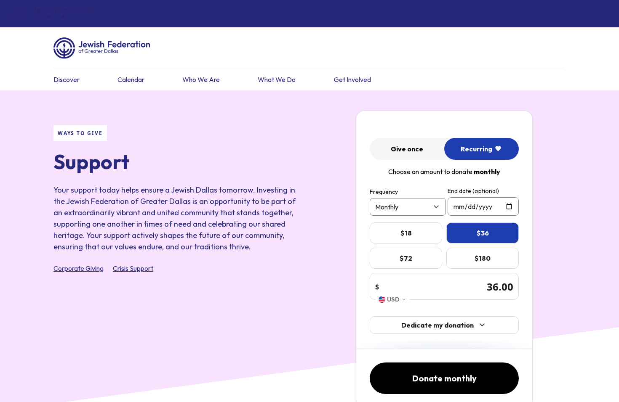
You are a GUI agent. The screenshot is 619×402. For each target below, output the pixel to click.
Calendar (130, 79)
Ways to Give (80, 133)
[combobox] (392, 299)
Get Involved (352, 79)
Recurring (476, 149)
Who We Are (201, 79)
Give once (407, 149)
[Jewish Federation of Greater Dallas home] (53, 14)
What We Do (277, 79)
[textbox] (483, 206)
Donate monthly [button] (444, 378)
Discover (66, 79)
